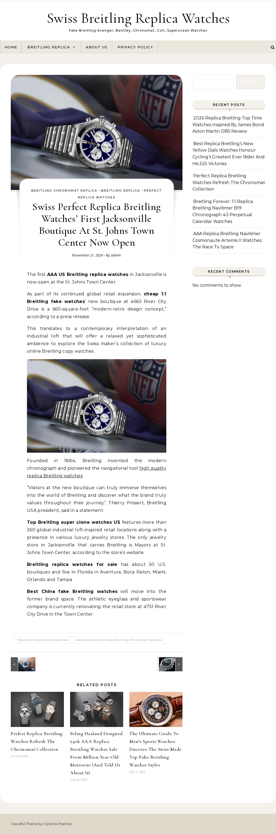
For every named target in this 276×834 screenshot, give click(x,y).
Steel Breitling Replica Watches (43, 640)
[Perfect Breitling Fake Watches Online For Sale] (23, 664)
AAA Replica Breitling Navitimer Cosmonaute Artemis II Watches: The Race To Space (227, 240)
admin (116, 255)
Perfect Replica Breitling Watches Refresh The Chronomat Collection (37, 741)
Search (250, 81)
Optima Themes (57, 824)
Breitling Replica (48, 47)
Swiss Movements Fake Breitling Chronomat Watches (119, 640)
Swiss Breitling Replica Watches (138, 18)
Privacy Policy (135, 47)
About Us (97, 47)
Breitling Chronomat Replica (64, 190)
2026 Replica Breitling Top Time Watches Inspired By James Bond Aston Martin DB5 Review (228, 124)
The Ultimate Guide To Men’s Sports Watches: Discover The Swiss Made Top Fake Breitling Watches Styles (155, 749)
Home (11, 47)
